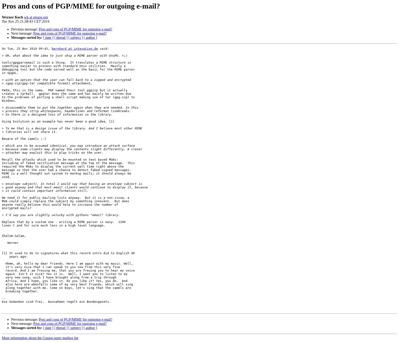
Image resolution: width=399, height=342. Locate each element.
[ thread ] (60, 38)
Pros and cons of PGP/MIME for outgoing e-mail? (75, 29)
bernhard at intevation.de (75, 48)
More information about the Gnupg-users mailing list (40, 338)
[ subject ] (75, 38)
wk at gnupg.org (36, 17)
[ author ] (90, 38)
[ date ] (48, 38)
